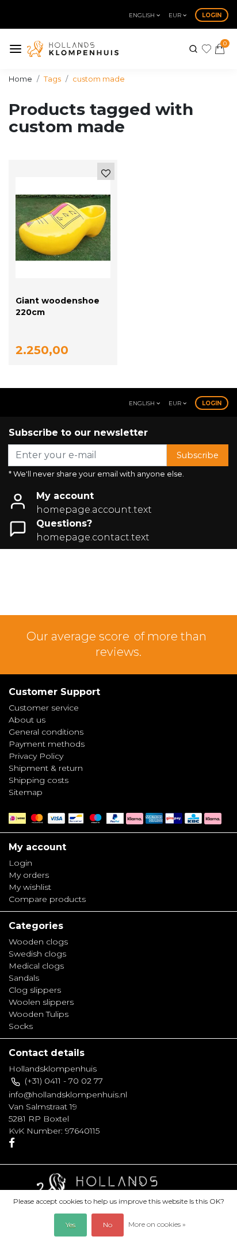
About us (27, 720)
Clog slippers (35, 990)
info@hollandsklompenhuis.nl (68, 1094)
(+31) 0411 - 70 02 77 (64, 1081)
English (142, 15)
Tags (52, 79)
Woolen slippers (41, 1002)
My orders (29, 875)
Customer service (44, 707)
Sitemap (26, 792)
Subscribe (198, 455)
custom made (98, 79)
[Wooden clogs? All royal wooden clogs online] (72, 48)
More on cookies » (157, 1224)
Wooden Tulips (38, 1014)
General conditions (46, 732)
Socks (21, 1026)
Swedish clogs (37, 954)
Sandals (24, 978)
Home (20, 79)
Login (211, 15)
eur (176, 15)
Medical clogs (36, 966)
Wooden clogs (38, 941)
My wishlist (30, 887)
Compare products (47, 899)
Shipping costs (38, 780)
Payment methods (47, 744)
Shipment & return (46, 768)
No (107, 1224)
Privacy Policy (36, 756)
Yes (70, 1224)
